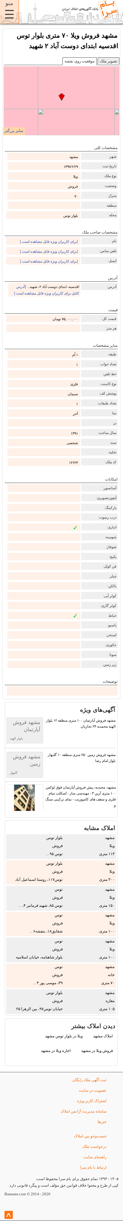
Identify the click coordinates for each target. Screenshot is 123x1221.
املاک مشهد (103, 1036)
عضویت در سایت (93, 1090)
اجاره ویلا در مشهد (56, 1050)
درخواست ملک (94, 1146)
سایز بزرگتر (13, 130)
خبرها (102, 1121)
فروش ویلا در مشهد (97, 1050)
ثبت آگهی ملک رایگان (89, 1080)
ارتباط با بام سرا (93, 1167)
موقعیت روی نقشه (79, 61)
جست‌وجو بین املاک (90, 1136)
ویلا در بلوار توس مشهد (64, 1036)
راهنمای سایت (95, 1157)
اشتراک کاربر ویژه (92, 1101)
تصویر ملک (108, 61)
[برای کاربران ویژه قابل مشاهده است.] (49, 242)
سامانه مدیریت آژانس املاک (84, 1111)
